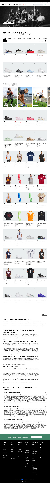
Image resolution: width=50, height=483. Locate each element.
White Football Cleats (5, 324)
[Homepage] (2, 4)
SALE (26, 4)
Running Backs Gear (28, 322)
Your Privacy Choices (18, 479)
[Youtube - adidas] (43, 458)
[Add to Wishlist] (12, 45)
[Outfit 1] (10, 97)
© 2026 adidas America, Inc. (25, 481)
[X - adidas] (43, 450)
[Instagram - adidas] (43, 447)
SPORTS (30, 4)
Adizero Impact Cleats (35, 326)
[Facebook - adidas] (43, 444)
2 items (5, 105)
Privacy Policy (26, 479)
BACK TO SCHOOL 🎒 (20, 4)
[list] (25, 38)
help (35, 2)
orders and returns (38, 2)
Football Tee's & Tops (20, 322)
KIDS (14, 4)
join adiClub (46, 2)
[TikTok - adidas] (43, 455)
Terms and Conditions (32, 479)
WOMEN (10, 4)
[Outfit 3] (40, 97)
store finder (32, 2)
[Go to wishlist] (47, 5)
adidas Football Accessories (13, 322)
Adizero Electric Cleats (35, 324)
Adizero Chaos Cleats (42, 322)
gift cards (43, 2)
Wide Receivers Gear (28, 324)
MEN (6, 4)
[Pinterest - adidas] (43, 452)
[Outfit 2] (25, 97)
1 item (20, 105)
